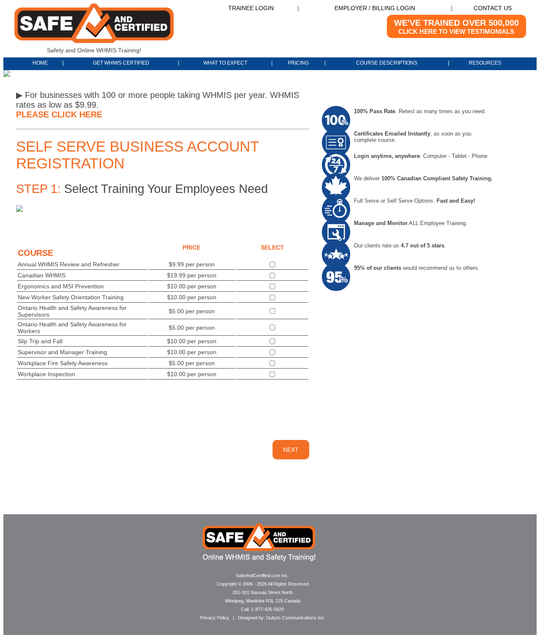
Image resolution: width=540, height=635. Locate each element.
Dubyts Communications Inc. (295, 617)
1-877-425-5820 (267, 609)
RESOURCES (485, 63)
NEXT (291, 449)
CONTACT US (493, 8)
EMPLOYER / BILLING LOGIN (375, 8)
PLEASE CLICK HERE (59, 114)
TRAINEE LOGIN (251, 8)
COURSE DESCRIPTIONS (386, 63)
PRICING (298, 63)
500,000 (456, 26)
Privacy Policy (214, 617)
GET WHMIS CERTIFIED (121, 63)
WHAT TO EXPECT (225, 63)
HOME (40, 63)
